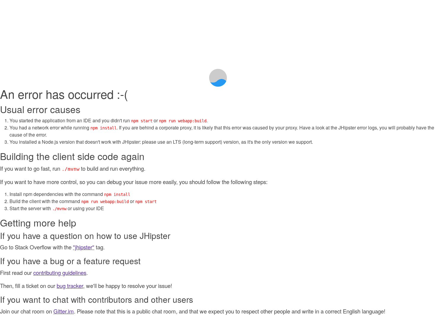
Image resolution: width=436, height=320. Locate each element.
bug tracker (70, 285)
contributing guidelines (59, 272)
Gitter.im (63, 311)
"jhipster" (83, 247)
